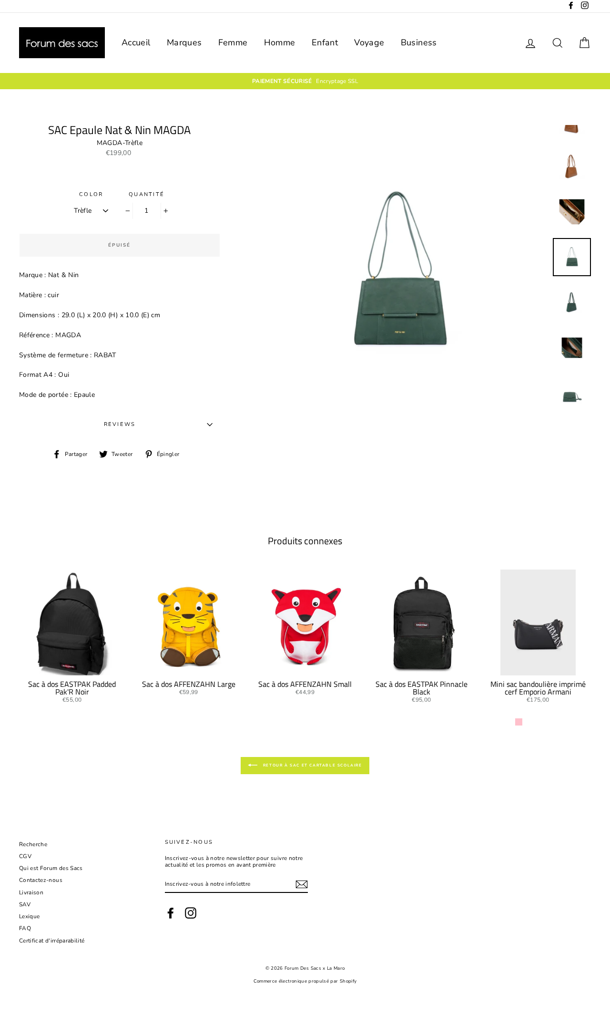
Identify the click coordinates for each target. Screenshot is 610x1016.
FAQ (25, 928)
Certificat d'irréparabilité (51, 940)
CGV (25, 856)
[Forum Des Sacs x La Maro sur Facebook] (170, 913)
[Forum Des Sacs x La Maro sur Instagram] (190, 913)
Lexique (29, 916)
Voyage (369, 42)
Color (91, 194)
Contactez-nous (40, 880)
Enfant (325, 42)
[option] (399, 272)
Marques (184, 42)
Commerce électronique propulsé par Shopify (305, 981)
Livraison (31, 892)
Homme (279, 42)
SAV (24, 904)
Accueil (136, 42)
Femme (233, 42)
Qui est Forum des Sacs (51, 868)
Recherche (33, 844)
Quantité (146, 194)
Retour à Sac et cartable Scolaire (311, 764)
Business (419, 42)
